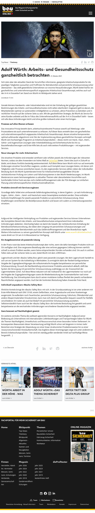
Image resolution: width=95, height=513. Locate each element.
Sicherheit (53, 160)
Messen (46, 2)
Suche (37, 2)
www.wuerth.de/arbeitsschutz (78, 232)
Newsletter (57, 2)
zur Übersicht (9, 347)
